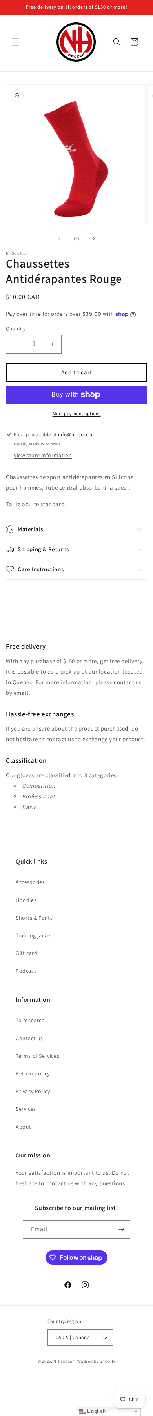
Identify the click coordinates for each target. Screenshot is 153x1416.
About (23, 1126)
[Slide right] (93, 238)
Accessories (30, 882)
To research (30, 1020)
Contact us (29, 1038)
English (96, 1411)
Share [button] (22, 594)
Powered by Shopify (95, 1361)
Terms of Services (37, 1055)
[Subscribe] (121, 1229)
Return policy (33, 1073)
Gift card (26, 953)
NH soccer (63, 1361)
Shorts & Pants (34, 917)
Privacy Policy (33, 1091)
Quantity (16, 328)
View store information (43, 455)
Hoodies (26, 900)
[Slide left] (59, 238)
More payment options (77, 413)
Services (26, 1108)
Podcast (26, 970)
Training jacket (34, 935)
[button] (15, 42)
